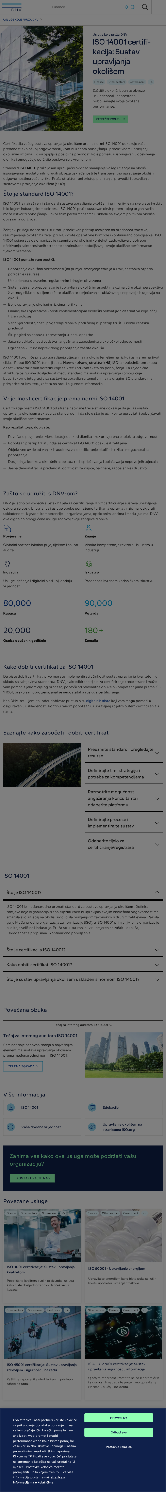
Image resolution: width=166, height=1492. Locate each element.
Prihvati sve (118, 1418)
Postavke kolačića (119, 1447)
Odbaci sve (119, 1432)
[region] (83, 1450)
